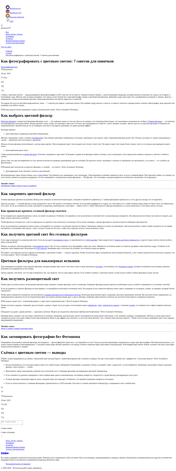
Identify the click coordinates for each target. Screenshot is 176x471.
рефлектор (92, 305)
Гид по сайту (6, 47)
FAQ (11, 21)
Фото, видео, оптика (14, 34)
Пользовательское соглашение (18, 464)
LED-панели (41, 248)
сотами (132, 305)
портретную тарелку (111, 305)
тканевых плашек (126, 267)
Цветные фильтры (8, 121)
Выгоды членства (17, 17)
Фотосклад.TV (16, 13)
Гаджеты (9, 39)
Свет (15, 67)
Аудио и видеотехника (15, 43)
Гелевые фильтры (155, 121)
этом (40, 175)
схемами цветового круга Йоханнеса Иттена (62, 295)
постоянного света (60, 240)
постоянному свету (41, 246)
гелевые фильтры (30, 154)
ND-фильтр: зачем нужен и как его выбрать (18, 186)
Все (7, 32)
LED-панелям (91, 240)
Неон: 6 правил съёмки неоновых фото (17, 328)
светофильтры (37, 138)
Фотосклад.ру (15, 8)
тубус (99, 305)
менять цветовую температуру (127, 240)
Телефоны (10, 36)
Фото (3, 67)
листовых (99, 267)
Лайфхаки (9, 67)
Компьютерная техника (15, 41)
